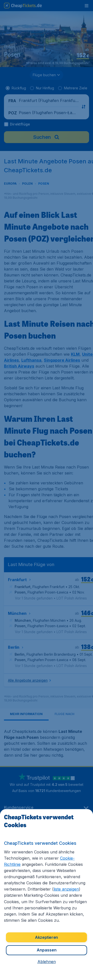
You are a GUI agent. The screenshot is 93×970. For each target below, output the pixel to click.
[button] (46, 961)
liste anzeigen (66, 889)
